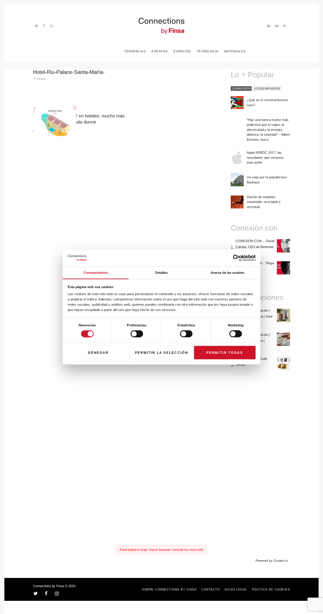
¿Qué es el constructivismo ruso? (267, 102)
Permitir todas (224, 352)
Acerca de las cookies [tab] (227, 272)
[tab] (241, 89)
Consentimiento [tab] (95, 272)
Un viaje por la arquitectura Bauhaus (267, 179)
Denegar (98, 352)
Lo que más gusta (267, 88)
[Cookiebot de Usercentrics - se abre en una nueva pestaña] (236, 258)
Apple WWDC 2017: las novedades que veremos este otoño (265, 157)
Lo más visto (241, 88)
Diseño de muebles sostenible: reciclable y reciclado (264, 202)
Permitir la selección (161, 352)
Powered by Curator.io (272, 560)
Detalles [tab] (161, 272)
